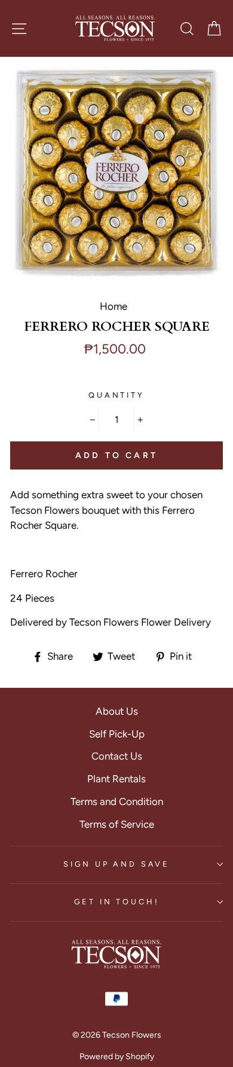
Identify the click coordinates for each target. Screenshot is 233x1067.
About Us (117, 711)
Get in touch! (117, 901)
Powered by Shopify (116, 1056)
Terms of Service (116, 824)
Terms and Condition (116, 801)
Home (113, 306)
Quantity (116, 395)
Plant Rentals (116, 779)
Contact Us (116, 756)
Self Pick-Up (117, 734)
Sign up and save (116, 863)
